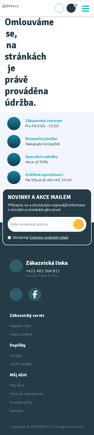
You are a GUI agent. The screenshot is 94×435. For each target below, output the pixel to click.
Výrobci (16, 355)
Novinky (16, 410)
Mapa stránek (21, 334)
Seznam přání (21, 402)
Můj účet (17, 385)
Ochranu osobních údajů (48, 237)
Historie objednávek (26, 393)
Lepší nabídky (21, 364)
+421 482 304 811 (43, 271)
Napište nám (20, 326)
